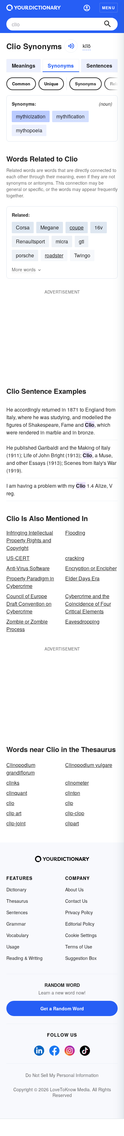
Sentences (99, 65)
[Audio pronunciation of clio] (71, 46)
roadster (54, 255)
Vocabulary (17, 935)
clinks (12, 782)
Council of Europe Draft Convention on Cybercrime (29, 603)
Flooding (75, 532)
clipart (72, 823)
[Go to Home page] (33, 7)
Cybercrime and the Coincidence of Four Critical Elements (88, 603)
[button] (87, 7)
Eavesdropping (82, 621)
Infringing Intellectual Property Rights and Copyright (29, 540)
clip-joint (15, 823)
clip (69, 803)
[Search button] (107, 24)
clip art (13, 813)
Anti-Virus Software (28, 568)
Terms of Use (78, 946)
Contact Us (76, 901)
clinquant (16, 792)
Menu (108, 7)
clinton (72, 792)
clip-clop (74, 813)
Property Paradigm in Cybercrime (30, 582)
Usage (12, 946)
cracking (74, 558)
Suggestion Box (81, 958)
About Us (74, 889)
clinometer (77, 782)
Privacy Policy (79, 912)
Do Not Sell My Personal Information (62, 1075)
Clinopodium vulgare (88, 765)
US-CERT (18, 558)
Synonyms (61, 65)
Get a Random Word (62, 1008)
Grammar (16, 924)
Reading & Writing (24, 958)
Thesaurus (17, 901)
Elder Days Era (82, 578)
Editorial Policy (79, 924)
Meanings (23, 65)
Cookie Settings (81, 935)
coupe (77, 227)
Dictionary (16, 889)
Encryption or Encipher (91, 568)
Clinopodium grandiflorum (20, 768)
